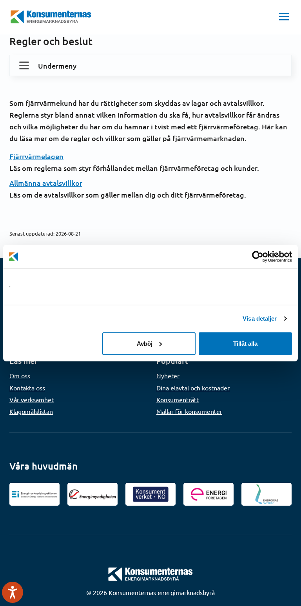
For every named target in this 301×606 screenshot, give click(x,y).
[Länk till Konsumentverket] (150, 494)
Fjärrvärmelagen (36, 156)
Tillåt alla (245, 343)
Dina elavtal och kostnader (193, 388)
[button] (284, 16)
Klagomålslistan (31, 411)
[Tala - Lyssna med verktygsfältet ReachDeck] (12, 592)
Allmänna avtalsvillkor (45, 182)
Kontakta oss (27, 388)
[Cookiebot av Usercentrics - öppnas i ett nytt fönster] (257, 257)
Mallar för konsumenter (189, 411)
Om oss (19, 375)
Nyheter (168, 375)
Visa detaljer (260, 318)
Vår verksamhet (31, 399)
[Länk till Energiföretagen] (208, 494)
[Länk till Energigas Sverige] (266, 494)
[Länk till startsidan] (150, 573)
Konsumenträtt (177, 399)
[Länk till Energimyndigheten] (92, 494)
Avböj (144, 343)
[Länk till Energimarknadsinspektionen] (34, 494)
